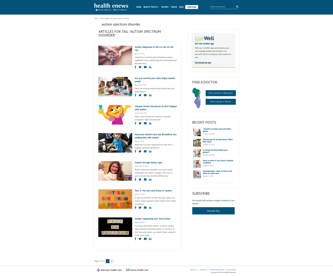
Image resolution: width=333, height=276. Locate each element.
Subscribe (191, 7)
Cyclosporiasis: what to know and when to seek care (217, 172)
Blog (181, 7)
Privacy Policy (231, 270)
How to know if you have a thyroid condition (218, 161)
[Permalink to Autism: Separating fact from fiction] (115, 227)
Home (138, 7)
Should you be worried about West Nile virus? (218, 140)
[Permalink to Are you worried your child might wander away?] (115, 86)
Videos (174, 7)
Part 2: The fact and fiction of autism (153, 190)
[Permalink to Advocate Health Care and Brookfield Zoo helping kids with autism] (115, 142)
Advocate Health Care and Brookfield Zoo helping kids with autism (156, 136)
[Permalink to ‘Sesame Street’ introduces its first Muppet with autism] (115, 114)
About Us (193, 270)
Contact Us (203, 270)
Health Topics (150, 7)
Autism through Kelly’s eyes (148, 162)
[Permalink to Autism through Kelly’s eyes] (115, 170)
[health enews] (111, 7)
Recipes (165, 7)
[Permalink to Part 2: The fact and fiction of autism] (115, 199)
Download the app (203, 62)
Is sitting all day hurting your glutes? (215, 151)
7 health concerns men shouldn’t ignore (217, 130)
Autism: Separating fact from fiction (152, 218)
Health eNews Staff (217, 270)
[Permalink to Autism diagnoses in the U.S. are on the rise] (115, 55)
